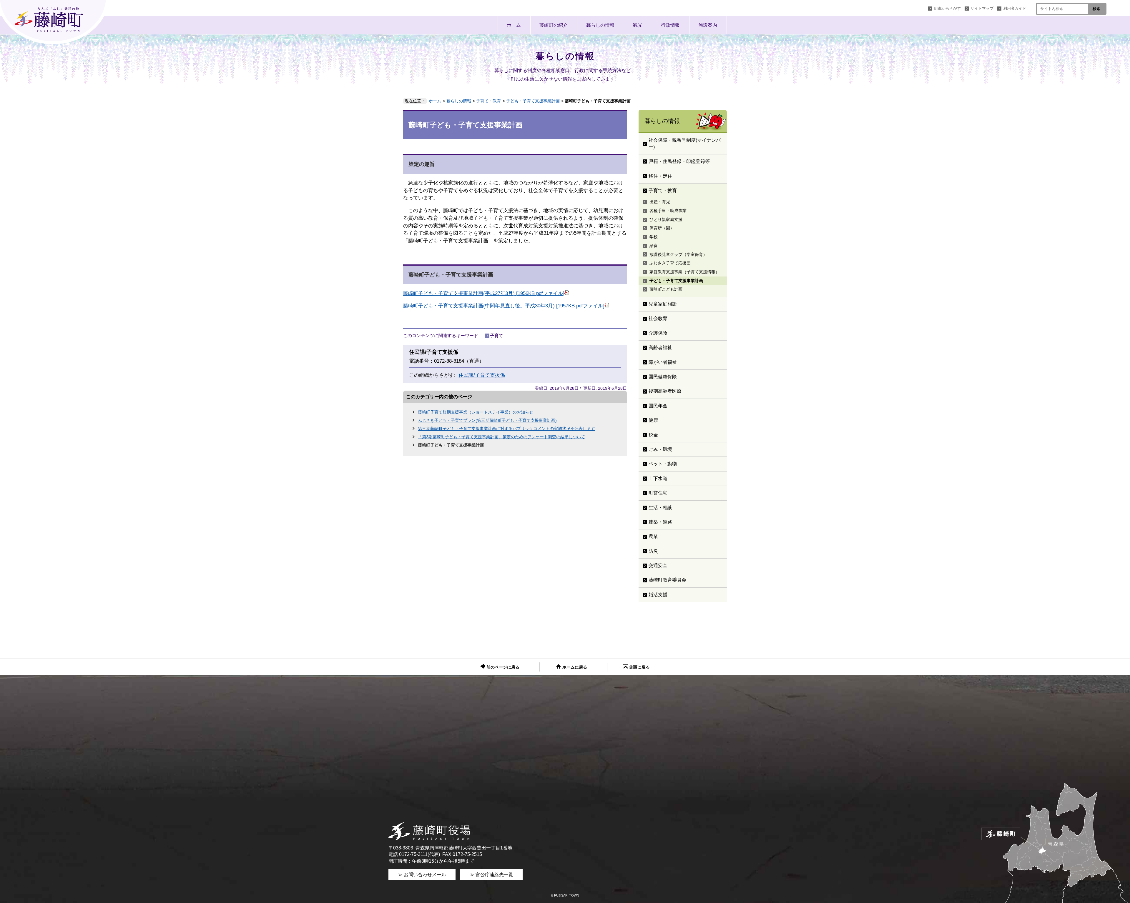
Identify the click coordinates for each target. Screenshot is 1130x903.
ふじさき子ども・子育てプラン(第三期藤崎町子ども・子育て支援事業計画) (487, 420)
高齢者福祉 (660, 347)
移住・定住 (660, 176)
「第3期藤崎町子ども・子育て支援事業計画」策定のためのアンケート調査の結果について (501, 436)
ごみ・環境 (660, 449)
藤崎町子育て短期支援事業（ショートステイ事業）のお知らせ (475, 412)
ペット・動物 (663, 463)
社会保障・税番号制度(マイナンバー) (685, 143)
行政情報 (670, 25)
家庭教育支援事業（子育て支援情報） (684, 271)
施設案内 (707, 25)
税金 (653, 434)
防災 (653, 551)
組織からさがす (947, 8)
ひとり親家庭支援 (665, 219)
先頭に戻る (639, 667)
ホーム (514, 25)
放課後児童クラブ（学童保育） (678, 254)
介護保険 (658, 333)
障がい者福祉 (663, 362)
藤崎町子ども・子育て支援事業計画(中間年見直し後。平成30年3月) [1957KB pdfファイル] (503, 306)
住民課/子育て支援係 (481, 375)
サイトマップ (982, 8)
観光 (637, 25)
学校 (653, 236)
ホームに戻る (574, 667)
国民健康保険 (663, 376)
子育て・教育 (488, 101)
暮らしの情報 (600, 25)
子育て (496, 335)
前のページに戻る (502, 667)
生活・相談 (660, 507)
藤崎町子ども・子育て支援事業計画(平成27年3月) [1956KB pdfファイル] (483, 293)
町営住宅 (658, 492)
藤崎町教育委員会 (667, 579)
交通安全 (658, 565)
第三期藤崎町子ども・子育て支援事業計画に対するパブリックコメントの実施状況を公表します (506, 428)
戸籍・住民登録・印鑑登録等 (679, 161)
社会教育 (658, 318)
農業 (653, 536)
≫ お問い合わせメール (422, 874)
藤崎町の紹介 (553, 25)
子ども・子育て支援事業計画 (533, 101)
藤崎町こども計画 (665, 289)
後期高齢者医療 (665, 391)
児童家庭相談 (663, 303)
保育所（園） (661, 228)
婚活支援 (658, 594)
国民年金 (658, 405)
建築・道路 (660, 521)
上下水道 (658, 478)
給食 (653, 245)
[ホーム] (54, 22)
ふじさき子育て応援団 (670, 263)
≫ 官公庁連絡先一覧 (491, 874)
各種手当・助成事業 (668, 210)
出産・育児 (659, 201)
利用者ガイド (1014, 8)
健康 (653, 420)
